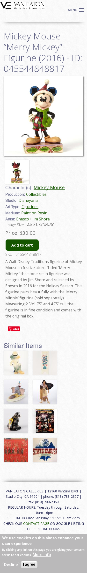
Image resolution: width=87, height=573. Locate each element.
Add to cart (22, 245)
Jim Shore (41, 219)
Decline (11, 564)
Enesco (22, 219)
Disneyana (28, 200)
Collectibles (36, 194)
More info (42, 554)
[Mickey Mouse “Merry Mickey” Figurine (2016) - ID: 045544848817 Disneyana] (43, 115)
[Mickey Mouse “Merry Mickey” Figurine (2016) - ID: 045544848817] (18, 169)
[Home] (22, 5)
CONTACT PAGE (36, 523)
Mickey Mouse (49, 187)
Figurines (30, 206)
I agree (29, 564)
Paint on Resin (34, 213)
